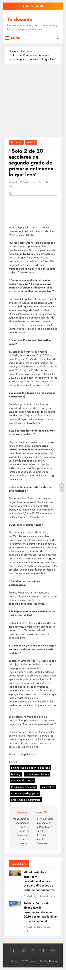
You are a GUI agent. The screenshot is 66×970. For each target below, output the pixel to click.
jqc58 (15, 182)
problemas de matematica (25, 800)
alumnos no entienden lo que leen (30, 768)
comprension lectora (37, 774)
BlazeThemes (50, 961)
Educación (16, 142)
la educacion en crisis (23, 787)
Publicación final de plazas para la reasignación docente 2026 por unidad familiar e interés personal (40, 912)
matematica (47, 787)
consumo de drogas (22, 780)
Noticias (31, 142)
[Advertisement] (33, 100)
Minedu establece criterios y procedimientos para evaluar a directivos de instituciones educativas (39, 881)
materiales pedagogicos (24, 793)
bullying (15, 774)
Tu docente (19, 19)
